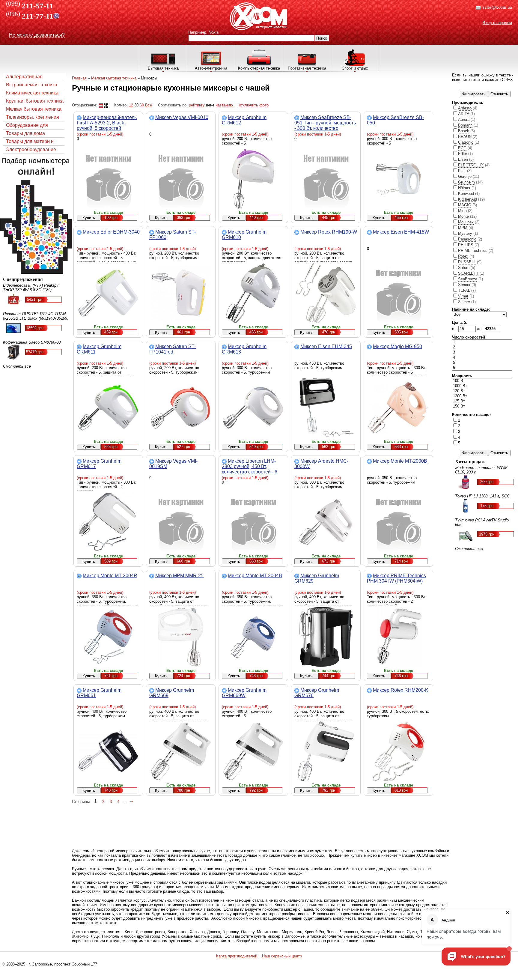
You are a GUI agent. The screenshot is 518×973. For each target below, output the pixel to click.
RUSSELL (467, 262)
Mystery (465, 233)
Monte (463, 216)
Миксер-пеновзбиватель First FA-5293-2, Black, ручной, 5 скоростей (107, 123)
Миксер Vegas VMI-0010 (181, 117)
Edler (462, 153)
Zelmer (464, 302)
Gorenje (465, 176)
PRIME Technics (472, 250)
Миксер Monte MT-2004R (110, 575)
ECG (462, 148)
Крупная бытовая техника (35, 100)
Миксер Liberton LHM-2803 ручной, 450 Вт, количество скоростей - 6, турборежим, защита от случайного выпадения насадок (250, 474)
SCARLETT (468, 273)
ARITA (463, 114)
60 (142, 105)
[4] (482, 357)
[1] (482, 342)
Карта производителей (236, 956)
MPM (462, 227)
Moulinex (466, 222)
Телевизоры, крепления (32, 117)
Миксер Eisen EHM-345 (326, 346)
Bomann (465, 125)
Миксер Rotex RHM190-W (328, 231)
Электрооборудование (31, 149)
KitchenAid (467, 199)
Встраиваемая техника (31, 84)
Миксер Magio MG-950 (397, 346)
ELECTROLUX (471, 165)
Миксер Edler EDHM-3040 (111, 231)
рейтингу (197, 105)
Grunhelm (466, 182)
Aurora (463, 119)
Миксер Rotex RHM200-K (400, 690)
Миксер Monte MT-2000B (400, 461)
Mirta (462, 210)
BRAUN (465, 136)
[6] (482, 367)
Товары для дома (25, 133)
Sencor (464, 284)
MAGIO (464, 205)
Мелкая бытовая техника (33, 109)
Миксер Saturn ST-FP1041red (172, 349)
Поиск (321, 38)
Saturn (463, 267)
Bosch (463, 131)
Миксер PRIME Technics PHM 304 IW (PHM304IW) (396, 578)
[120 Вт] (482, 391)
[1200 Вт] (482, 396)
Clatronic (465, 142)
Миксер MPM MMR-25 (179, 575)
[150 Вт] (482, 406)
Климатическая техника (32, 92)
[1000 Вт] (482, 386)
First (462, 171)
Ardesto (465, 108)
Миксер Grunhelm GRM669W (244, 693)
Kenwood (466, 193)
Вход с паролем (497, 22)
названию (224, 105)
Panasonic (467, 239)
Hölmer (464, 188)
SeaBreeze (467, 279)
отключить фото (254, 105)
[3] (482, 352)
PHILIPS (465, 245)
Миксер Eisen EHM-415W (401, 231)
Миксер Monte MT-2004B (255, 575)
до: (480, 329)
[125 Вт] (482, 401)
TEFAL (464, 290)
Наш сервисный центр (282, 956)
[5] (482, 362)
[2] (482, 347)
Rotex (463, 256)
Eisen (463, 159)
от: (455, 329)
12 (131, 105)
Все (148, 105)
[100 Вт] (482, 381)
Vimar (463, 296)
